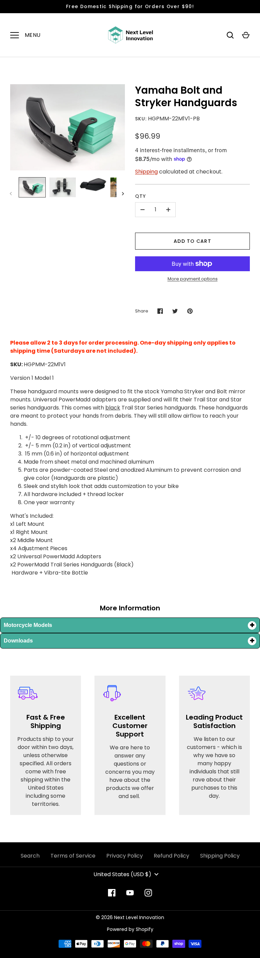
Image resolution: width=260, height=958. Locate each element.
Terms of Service (72, 856)
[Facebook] (111, 892)
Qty (140, 196)
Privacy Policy (124, 856)
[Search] (230, 35)
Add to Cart (192, 241)
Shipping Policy (220, 856)
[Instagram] (148, 892)
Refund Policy (171, 856)
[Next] (123, 193)
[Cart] (245, 35)
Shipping (146, 172)
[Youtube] (130, 892)
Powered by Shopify (130, 929)
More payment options (193, 279)
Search (30, 856)
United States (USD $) (122, 874)
